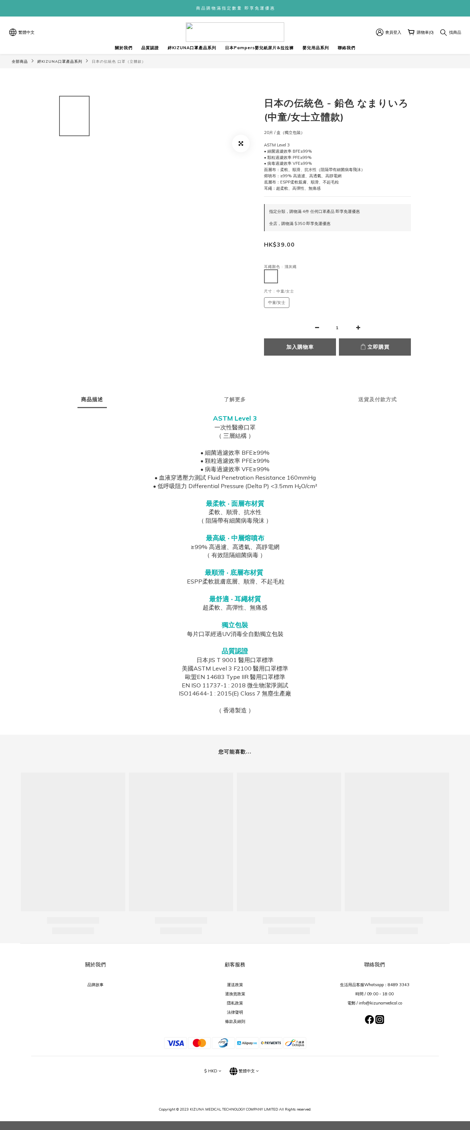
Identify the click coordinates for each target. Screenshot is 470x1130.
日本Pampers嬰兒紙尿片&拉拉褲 (259, 47)
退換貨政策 (235, 993)
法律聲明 (235, 1012)
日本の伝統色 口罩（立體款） (119, 61)
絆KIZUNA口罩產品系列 (192, 47)
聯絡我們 (346, 47)
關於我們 (124, 47)
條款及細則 (235, 1021)
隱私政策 (235, 1003)
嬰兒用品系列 (316, 47)
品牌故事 (95, 984)
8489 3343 (398, 984)
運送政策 (235, 984)
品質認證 (150, 47)
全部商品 (20, 61)
